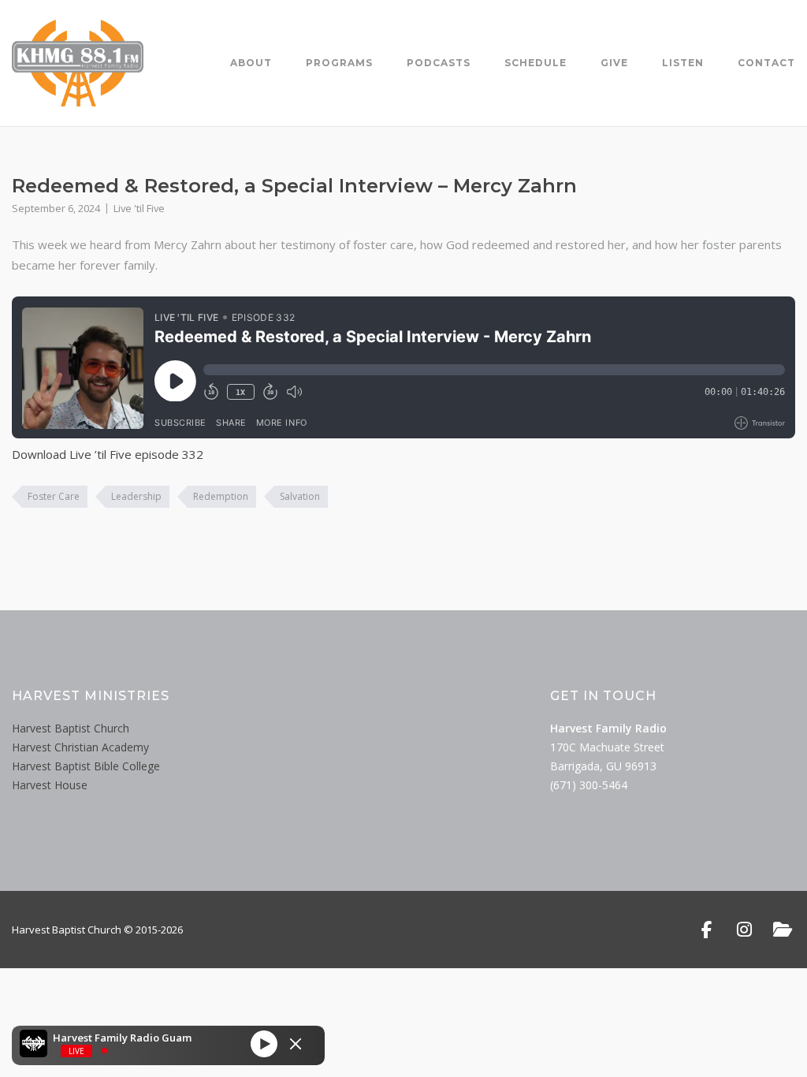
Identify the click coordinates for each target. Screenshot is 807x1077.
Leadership (136, 496)
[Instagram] (744, 929)
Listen (683, 63)
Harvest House (49, 784)
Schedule (535, 63)
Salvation (300, 496)
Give (614, 63)
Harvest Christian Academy (80, 747)
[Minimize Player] (295, 1043)
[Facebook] (706, 929)
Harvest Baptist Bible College (86, 765)
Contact (766, 63)
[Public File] (782, 929)
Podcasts (438, 63)
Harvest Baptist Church (70, 728)
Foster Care (54, 496)
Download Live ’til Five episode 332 (107, 454)
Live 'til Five (139, 208)
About (251, 63)
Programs (339, 63)
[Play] (264, 1043)
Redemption (220, 496)
